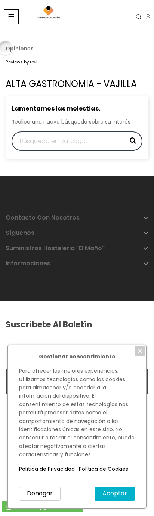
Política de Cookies (103, 469)
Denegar (40, 493)
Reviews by (21, 62)
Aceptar (114, 493)
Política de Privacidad (47, 469)
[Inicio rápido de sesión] (145, 16)
